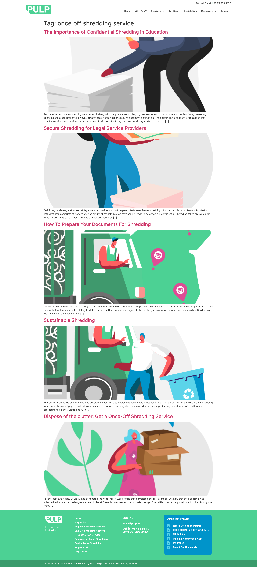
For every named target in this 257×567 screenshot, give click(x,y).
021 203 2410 (139, 531)
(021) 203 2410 (222, 3)
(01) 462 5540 (203, 3)
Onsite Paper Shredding (88, 543)
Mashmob (134, 563)
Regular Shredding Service (90, 526)
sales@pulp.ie (131, 523)
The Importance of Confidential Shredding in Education (106, 32)
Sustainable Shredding (69, 320)
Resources (207, 11)
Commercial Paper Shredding (91, 539)
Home (127, 11)
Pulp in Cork (81, 547)
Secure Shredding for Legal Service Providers (95, 128)
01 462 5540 (140, 528)
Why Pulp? (141, 11)
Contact (224, 11)
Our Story (174, 11)
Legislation (190, 11)
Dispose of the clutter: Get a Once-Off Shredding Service (108, 416)
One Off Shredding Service (90, 530)
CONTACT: (128, 517)
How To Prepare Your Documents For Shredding (97, 224)
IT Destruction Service (88, 535)
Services (156, 11)
